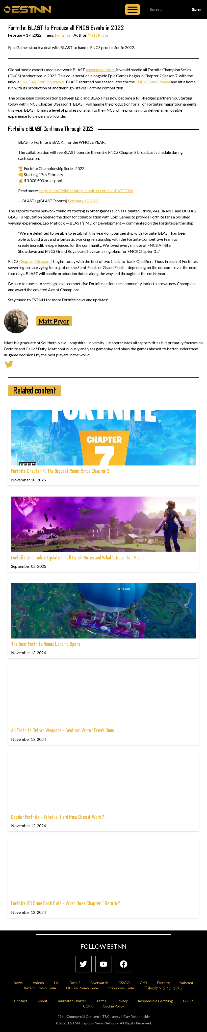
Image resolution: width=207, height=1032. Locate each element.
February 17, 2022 (83, 200)
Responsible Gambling (155, 1001)
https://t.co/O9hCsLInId (60, 190)
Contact (20, 1001)
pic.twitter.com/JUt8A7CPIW (107, 190)
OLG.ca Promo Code (82, 988)
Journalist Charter (72, 1001)
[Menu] (132, 9)
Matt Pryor (98, 35)
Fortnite (62, 35)
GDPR (188, 1001)
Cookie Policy (113, 1006)
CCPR (88, 1006)
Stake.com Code (121, 988)
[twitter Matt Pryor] (9, 363)
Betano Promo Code (40, 988)
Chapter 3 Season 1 (35, 261)
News (18, 982)
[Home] (27, 9)
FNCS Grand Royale (153, 81)
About (42, 1001)
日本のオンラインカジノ (163, 988)
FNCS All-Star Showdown (42, 81)
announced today (101, 69)
